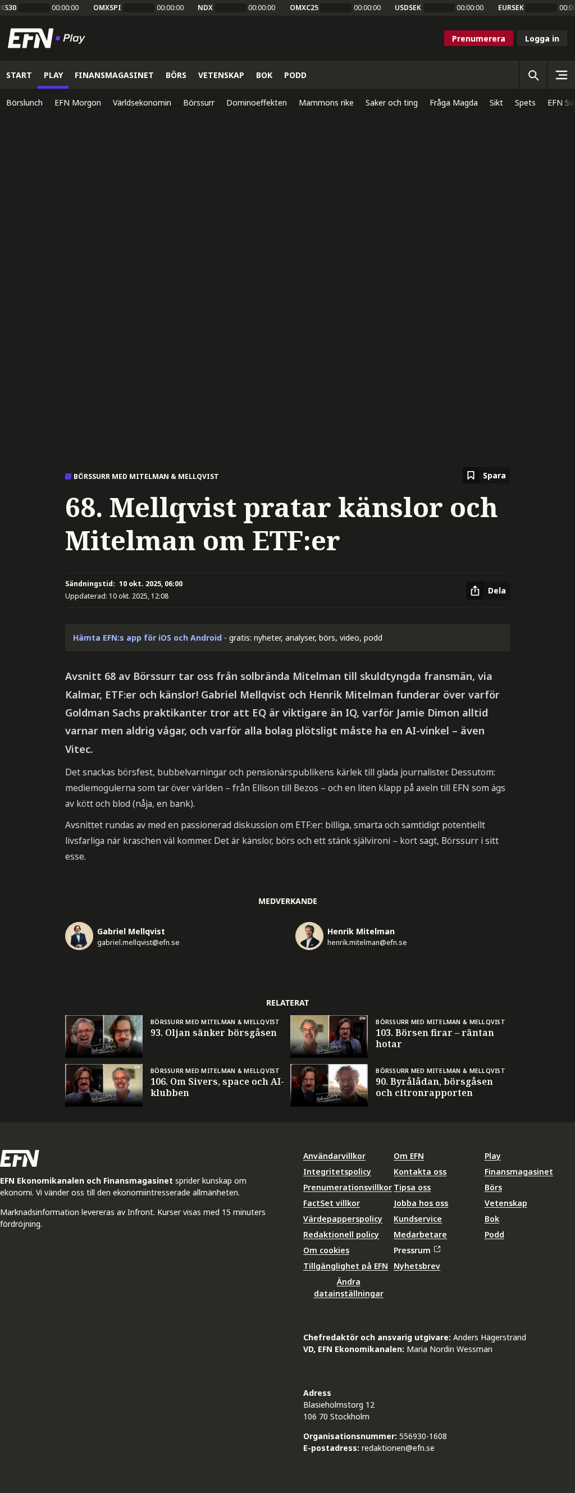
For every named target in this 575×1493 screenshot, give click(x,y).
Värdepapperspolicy (342, 1218)
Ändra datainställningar (349, 1287)
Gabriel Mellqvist (131, 931)
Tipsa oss (412, 1187)
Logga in (542, 38)
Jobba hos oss (421, 1203)
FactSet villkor (331, 1203)
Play (493, 1155)
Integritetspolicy (337, 1171)
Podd (494, 1234)
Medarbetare (420, 1234)
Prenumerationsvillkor (347, 1187)
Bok (492, 1218)
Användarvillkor (334, 1155)
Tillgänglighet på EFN (345, 1266)
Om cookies (326, 1250)
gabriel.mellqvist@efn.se (138, 942)
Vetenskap (506, 1203)
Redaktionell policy (341, 1234)
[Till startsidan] (49, 38)
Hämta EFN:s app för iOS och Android (147, 637)
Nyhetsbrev (417, 1266)
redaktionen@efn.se (398, 1447)
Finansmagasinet (519, 1171)
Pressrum (412, 1250)
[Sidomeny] (561, 75)
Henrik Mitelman (361, 931)
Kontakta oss (420, 1171)
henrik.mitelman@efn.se (367, 942)
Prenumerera (478, 38)
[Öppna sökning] (533, 75)
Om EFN (409, 1155)
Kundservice (418, 1218)
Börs (493, 1187)
